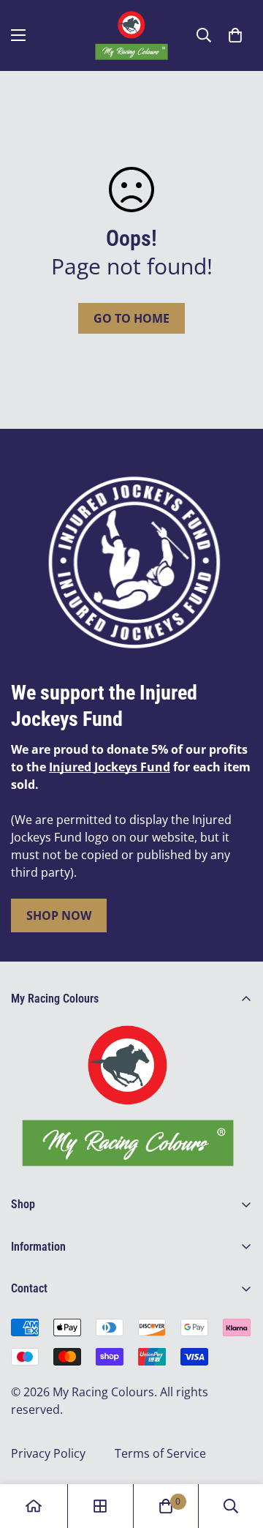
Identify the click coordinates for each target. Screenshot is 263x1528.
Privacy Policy (48, 1453)
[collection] (100, 1506)
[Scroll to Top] (236, 1450)
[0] (235, 35)
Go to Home (131, 318)
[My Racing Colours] (131, 35)
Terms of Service (160, 1453)
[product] (33, 1506)
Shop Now (58, 915)
